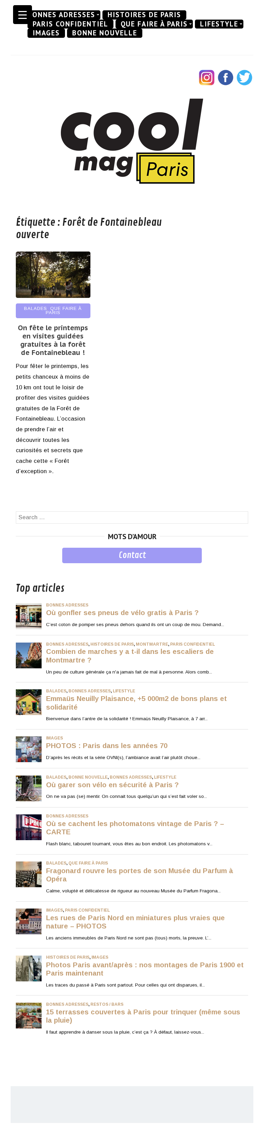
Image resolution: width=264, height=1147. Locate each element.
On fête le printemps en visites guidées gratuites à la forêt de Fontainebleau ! (53, 340)
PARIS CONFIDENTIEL (70, 24)
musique (27, 568)
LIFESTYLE (219, 24)
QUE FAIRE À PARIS (154, 24)
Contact (132, 555)
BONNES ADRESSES (61, 14)
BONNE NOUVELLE (104, 33)
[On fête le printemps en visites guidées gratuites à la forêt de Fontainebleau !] (53, 296)
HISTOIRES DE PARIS (144, 14)
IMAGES (46, 33)
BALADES (35, 308)
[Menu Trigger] (22, 14)
